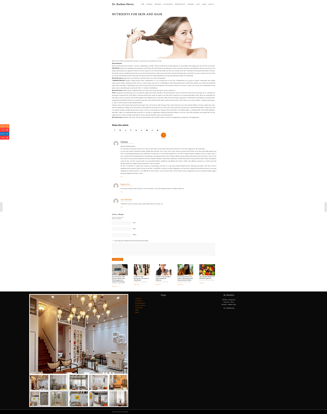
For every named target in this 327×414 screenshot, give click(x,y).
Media (137, 312)
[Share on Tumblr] (141, 130)
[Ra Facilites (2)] (59, 399)
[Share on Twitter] (120, 130)
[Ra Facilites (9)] (118, 399)
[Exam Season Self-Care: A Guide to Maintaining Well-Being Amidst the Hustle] (185, 269)
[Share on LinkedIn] (136, 130)
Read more (114, 286)
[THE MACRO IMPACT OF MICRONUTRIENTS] (207, 269)
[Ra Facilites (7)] (79, 382)
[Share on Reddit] (152, 130)
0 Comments (115, 283)
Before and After (140, 305)
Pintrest (3, 137)
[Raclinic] (78, 334)
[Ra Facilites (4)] (79, 399)
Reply (122, 176)
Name (134, 222)
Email (134, 229)
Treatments (138, 301)
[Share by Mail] (157, 130)
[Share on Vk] (147, 130)
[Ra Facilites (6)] (98, 382)
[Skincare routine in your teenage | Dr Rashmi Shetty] (1, 207)
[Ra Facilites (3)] (39, 399)
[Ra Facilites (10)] (59, 382)
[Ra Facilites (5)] (118, 382)
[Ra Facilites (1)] (98, 399)
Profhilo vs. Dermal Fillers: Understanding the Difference (163, 278)
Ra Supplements (140, 303)
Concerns (138, 298)
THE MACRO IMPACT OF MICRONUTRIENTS (207, 277)
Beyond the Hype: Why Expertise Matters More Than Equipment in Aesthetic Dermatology (118, 279)
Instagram (2, 126)
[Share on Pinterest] (131, 130)
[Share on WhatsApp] (125, 130)
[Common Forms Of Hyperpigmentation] (325, 207)
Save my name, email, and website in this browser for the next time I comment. (131, 240)
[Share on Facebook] (114, 130)
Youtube (3, 130)
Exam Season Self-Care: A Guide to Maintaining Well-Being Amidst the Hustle (185, 278)
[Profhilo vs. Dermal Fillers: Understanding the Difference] (163, 269)
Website (134, 234)
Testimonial (139, 308)
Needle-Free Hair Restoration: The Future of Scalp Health (141, 278)
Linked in (2, 134)
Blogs (137, 310)
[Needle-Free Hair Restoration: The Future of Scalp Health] (142, 269)
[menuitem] (142, 4)
